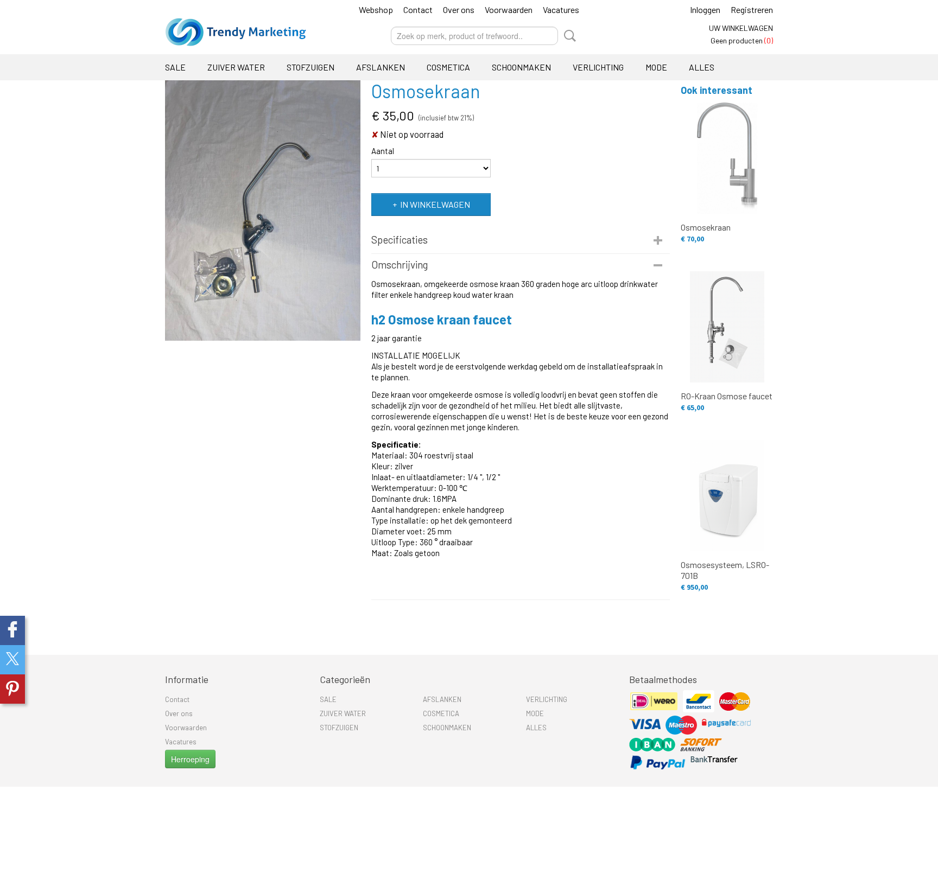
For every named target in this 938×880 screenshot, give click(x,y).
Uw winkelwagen (741, 28)
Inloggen (705, 9)
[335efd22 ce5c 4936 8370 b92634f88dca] (262, 210)
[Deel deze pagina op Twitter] (12, 659)
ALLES (701, 67)
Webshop (376, 9)
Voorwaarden (509, 9)
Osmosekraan (706, 227)
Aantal (382, 151)
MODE (656, 67)
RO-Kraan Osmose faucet (726, 396)
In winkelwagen (435, 204)
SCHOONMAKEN (521, 67)
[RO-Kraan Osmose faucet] (726, 326)
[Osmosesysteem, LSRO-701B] (726, 495)
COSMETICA (448, 67)
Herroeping (190, 759)
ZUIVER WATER (236, 67)
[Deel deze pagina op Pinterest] (12, 689)
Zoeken (568, 36)
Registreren (752, 9)
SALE (175, 67)
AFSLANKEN (380, 67)
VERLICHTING (598, 67)
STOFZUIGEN (310, 67)
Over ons (458, 9)
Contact (418, 9)
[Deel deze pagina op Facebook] (12, 630)
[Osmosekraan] (726, 158)
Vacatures (561, 9)
